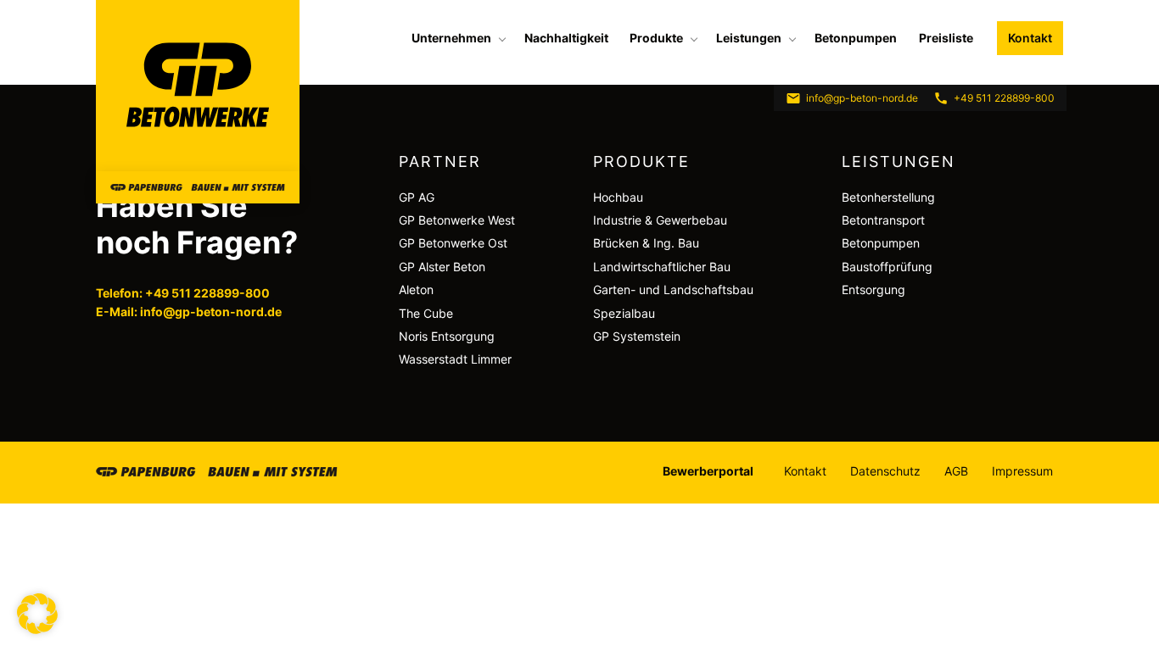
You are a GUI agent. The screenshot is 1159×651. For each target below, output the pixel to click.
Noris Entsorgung (447, 336)
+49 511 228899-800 (1004, 98)
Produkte (656, 38)
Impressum (1022, 471)
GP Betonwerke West (457, 220)
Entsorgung (873, 289)
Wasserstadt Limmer (455, 359)
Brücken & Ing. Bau (646, 243)
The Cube (426, 313)
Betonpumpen (856, 38)
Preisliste (946, 38)
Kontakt (1030, 38)
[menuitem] (456, 38)
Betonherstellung (888, 197)
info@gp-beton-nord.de (862, 98)
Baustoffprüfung (887, 266)
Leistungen (748, 38)
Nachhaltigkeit (566, 38)
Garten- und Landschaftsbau (673, 289)
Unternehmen (451, 38)
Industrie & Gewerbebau (660, 220)
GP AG (416, 197)
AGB (956, 471)
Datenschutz (885, 471)
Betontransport (883, 220)
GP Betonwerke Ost (453, 243)
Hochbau (618, 197)
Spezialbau (624, 313)
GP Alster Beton (442, 266)
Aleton (416, 289)
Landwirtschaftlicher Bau (662, 266)
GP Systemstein (636, 336)
